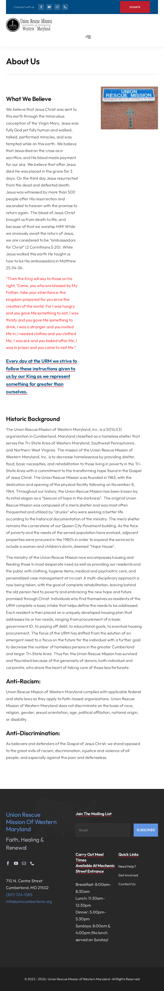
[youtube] (49, 7)
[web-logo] (30, 19)
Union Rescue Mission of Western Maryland (31, 822)
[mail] (57, 7)
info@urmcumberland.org (29, 901)
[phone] (65, 7)
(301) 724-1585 (19, 894)
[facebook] (41, 7)
